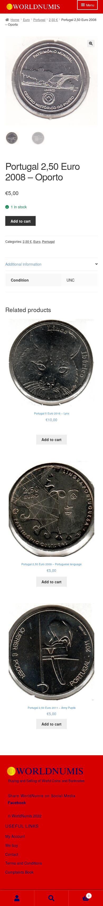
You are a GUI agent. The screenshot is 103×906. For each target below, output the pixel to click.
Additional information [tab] (23, 264)
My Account (15, 836)
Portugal (39, 19)
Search (51, 898)
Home (15, 19)
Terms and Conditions (23, 863)
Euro (26, 19)
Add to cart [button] (51, 439)
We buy (11, 845)
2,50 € (53, 19)
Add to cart (21, 221)
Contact (11, 854)
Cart (79, 894)
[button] (91, 43)
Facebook (17, 802)
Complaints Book (19, 872)
